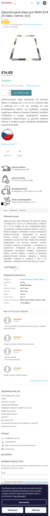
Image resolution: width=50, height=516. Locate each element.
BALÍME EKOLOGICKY (8, 411)
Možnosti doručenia (33, 86)
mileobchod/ (9, 449)
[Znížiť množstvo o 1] (10, 94)
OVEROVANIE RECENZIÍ (9, 414)
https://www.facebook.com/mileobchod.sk (20, 445)
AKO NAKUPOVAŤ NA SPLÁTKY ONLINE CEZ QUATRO (19, 423)
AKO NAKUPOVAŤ (7, 420)
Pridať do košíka (23, 93)
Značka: (11, 27)
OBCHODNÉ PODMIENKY (9, 405)
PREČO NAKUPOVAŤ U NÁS (10, 396)
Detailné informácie (8, 144)
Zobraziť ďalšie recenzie (39, 381)
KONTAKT (4, 417)
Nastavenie (24, 502)
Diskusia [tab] (22, 210)
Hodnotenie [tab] (13, 210)
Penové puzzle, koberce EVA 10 (32, 279)
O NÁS (3, 399)
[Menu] (44, 3)
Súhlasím (36, 510)
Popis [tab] (5, 210)
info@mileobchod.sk (12, 438)
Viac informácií (19, 496)
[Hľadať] (31, 3)
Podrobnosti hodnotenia (33, 25)
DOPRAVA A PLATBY (8, 402)
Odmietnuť (12, 510)
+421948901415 (10, 442)
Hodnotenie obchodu (9, 426)
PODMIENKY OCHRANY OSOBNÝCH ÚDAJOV (16, 408)
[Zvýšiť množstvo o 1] (10, 91)
